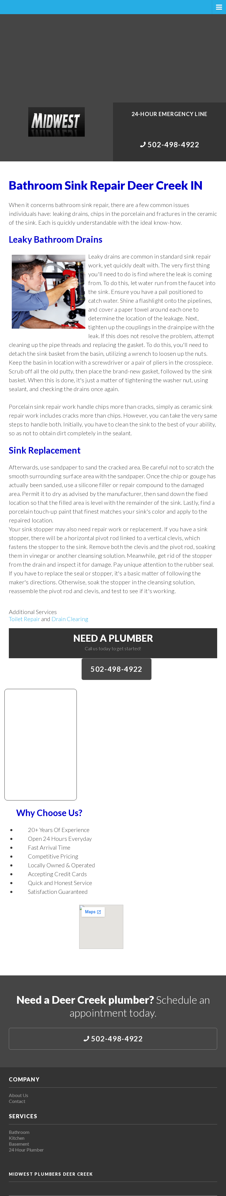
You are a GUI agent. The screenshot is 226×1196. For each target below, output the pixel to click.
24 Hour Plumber (26, 1149)
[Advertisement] (113, 58)
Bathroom (19, 1132)
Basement (19, 1144)
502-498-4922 (116, 669)
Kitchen (16, 1138)
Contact (17, 1101)
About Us (18, 1095)
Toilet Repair (24, 618)
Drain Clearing (69, 618)
